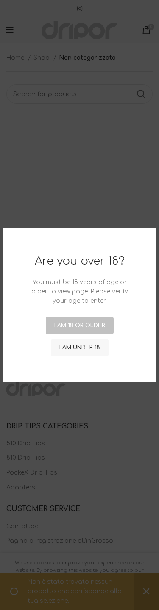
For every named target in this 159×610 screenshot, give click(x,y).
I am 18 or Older (79, 325)
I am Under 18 (79, 348)
